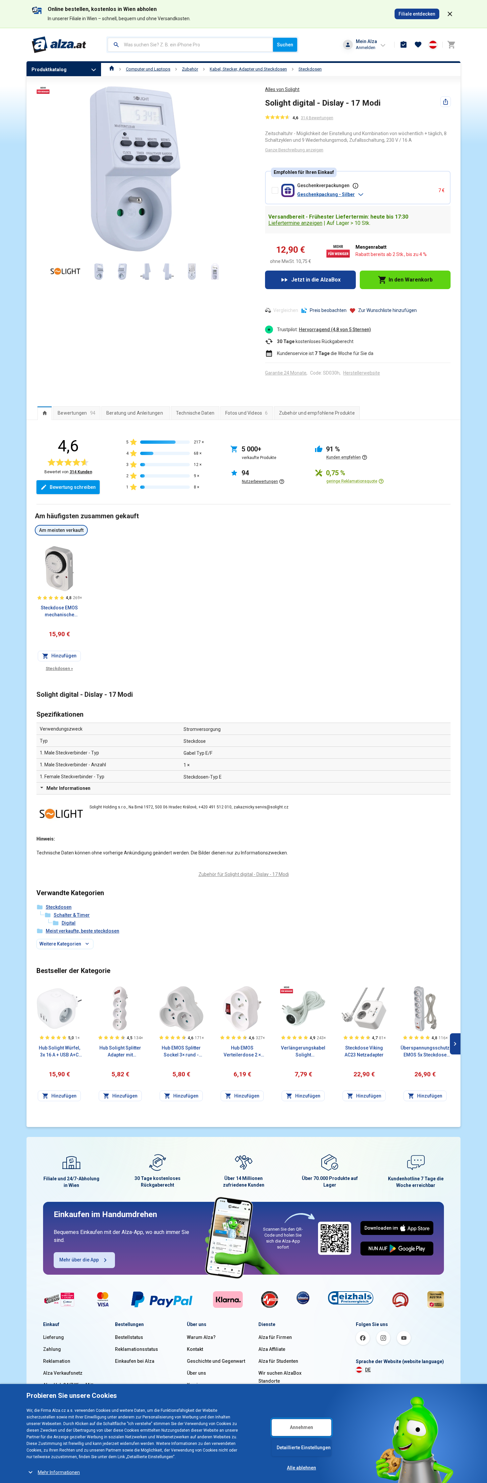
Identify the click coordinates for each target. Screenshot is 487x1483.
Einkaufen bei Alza (134, 1361)
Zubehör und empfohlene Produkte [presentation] (317, 413)
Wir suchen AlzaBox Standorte (279, 1377)
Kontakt (195, 1349)
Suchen (285, 44)
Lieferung (53, 1337)
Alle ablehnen (301, 1467)
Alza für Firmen (275, 1337)
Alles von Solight (282, 89)
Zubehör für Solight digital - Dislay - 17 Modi (243, 874)
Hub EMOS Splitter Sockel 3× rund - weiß (181, 1051)
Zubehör (190, 69)
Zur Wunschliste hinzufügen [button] (387, 310)
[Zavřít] (450, 14)
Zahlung (52, 1349)
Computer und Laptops (148, 69)
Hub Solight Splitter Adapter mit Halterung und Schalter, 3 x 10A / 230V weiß (120, 1051)
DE (368, 1369)
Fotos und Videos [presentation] (246, 413)
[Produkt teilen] (445, 101)
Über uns (196, 1373)
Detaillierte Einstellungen (304, 1447)
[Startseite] (111, 69)
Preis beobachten (328, 310)
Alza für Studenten (278, 1361)
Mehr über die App (79, 1259)
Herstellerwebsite (361, 373)
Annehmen (301, 1427)
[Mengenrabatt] (286, 990)
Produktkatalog (49, 69)
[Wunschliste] (418, 45)
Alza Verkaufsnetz (62, 1373)
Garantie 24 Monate (285, 373)
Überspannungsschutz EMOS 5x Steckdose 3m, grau (425, 1051)
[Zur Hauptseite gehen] (59, 44)
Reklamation (56, 1361)
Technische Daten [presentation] (195, 413)
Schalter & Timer (72, 915)
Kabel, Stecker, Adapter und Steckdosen (248, 69)
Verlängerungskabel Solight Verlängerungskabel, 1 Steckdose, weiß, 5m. (303, 1051)
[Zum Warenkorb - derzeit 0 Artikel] (451, 45)
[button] (365, 194)
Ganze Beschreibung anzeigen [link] (294, 149)
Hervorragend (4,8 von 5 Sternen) (335, 329)
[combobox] (190, 45)
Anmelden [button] (365, 47)
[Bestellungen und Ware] (403, 45)
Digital (69, 923)
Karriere (196, 1385)
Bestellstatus (129, 1337)
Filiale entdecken (417, 14)
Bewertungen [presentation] (76, 413)
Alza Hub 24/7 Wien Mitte (69, 1385)
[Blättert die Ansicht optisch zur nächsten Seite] (455, 1043)
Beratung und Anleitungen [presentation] (134, 413)
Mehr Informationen (59, 1472)
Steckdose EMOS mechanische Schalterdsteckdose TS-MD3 (59, 611)
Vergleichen (285, 310)
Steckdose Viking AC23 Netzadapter (364, 1051)
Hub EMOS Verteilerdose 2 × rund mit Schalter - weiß (242, 1051)
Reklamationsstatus (136, 1349)
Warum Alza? (201, 1337)
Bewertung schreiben (73, 487)
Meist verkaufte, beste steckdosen (82, 931)
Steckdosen (310, 69)
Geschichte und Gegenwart (216, 1361)
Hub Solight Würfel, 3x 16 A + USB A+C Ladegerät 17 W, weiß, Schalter (59, 1051)
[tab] (44, 413)
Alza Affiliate (271, 1349)
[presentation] (44, 413)
